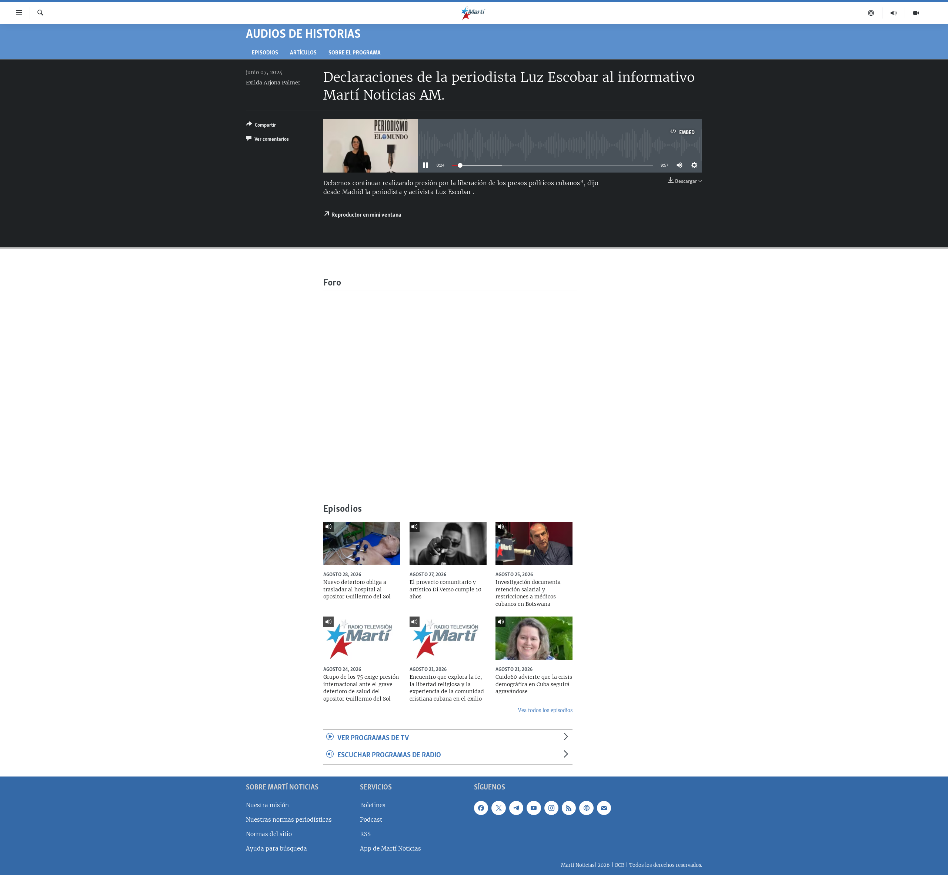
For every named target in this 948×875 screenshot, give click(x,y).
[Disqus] (450, 383)
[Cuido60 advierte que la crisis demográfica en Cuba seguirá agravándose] (534, 638)
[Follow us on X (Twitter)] (498, 808)
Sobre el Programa (354, 53)
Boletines (372, 805)
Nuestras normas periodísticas (289, 819)
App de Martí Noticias (390, 848)
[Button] (261, 126)
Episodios (265, 53)
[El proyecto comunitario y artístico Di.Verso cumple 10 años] (448, 543)
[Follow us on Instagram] (551, 808)
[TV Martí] (916, 13)
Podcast (371, 819)
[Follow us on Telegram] (516, 808)
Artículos (303, 53)
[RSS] (569, 808)
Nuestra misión (267, 805)
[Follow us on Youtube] (534, 808)
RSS (365, 834)
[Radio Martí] (893, 13)
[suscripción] (604, 808)
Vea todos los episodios (545, 710)
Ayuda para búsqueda (276, 848)
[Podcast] (871, 13)
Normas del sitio (269, 834)
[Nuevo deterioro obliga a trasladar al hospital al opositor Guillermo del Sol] (361, 543)
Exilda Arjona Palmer (273, 82)
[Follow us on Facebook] (481, 808)
